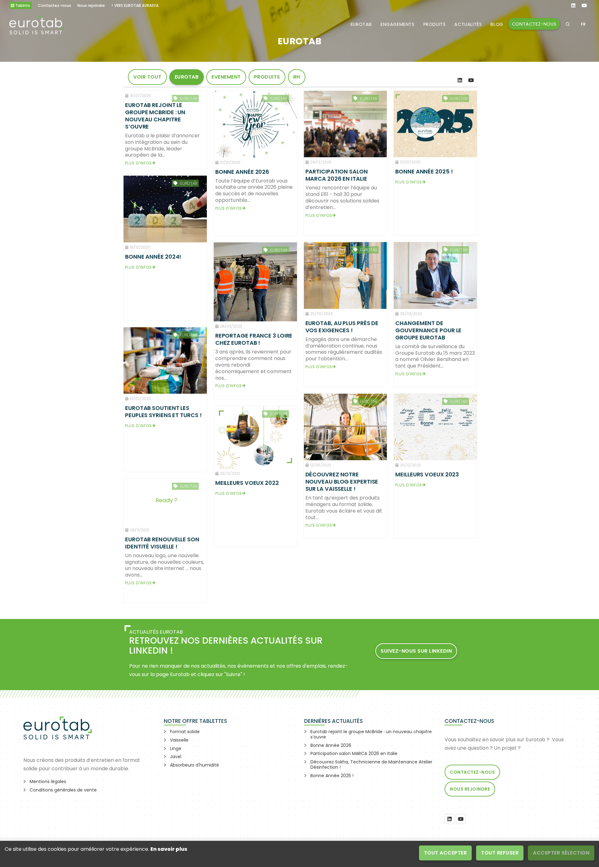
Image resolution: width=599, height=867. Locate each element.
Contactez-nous (472, 772)
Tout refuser (500, 852)
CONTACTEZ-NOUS (534, 24)
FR (583, 24)
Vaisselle (179, 740)
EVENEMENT (226, 76)
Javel (175, 756)
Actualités (468, 24)
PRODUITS (267, 76)
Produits (434, 24)
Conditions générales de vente (63, 790)
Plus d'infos (138, 163)
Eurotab (361, 24)
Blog (496, 24)
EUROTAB (187, 76)
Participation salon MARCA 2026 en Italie (353, 753)
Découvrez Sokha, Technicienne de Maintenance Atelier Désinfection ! (371, 764)
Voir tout (147, 76)
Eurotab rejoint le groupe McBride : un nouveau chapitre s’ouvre (371, 734)
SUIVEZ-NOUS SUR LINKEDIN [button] (416, 651)
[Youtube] (471, 80)
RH (296, 76)
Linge (175, 748)
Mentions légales (48, 781)
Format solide (185, 731)
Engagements (398, 24)
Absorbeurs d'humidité (194, 765)
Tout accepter (445, 852)
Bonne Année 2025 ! (331, 775)
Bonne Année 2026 (330, 745)
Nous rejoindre (470, 789)
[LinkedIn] (460, 80)
